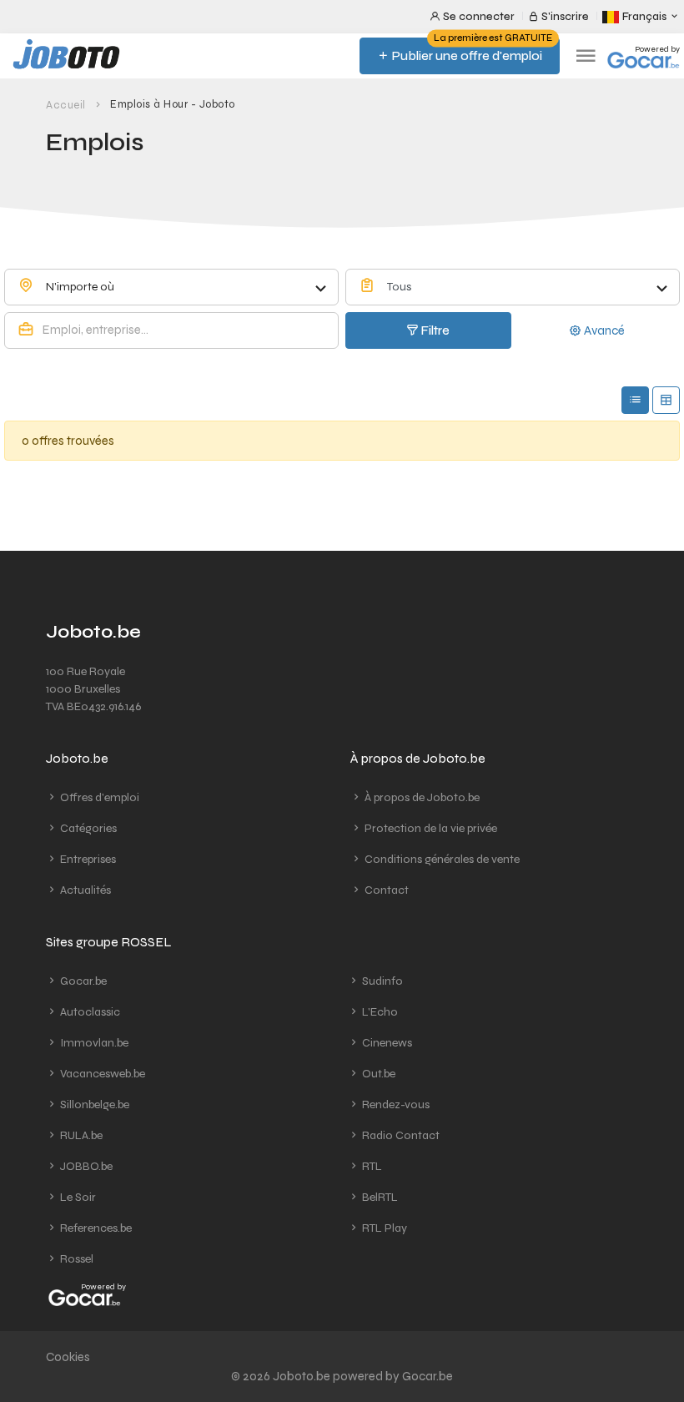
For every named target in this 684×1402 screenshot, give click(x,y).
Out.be (377, 1074)
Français (644, 16)
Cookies (68, 1356)
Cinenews (386, 1043)
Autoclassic (89, 1012)
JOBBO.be (85, 1166)
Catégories (87, 828)
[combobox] (171, 287)
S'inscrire (564, 16)
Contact (385, 890)
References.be (95, 1228)
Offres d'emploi (98, 797)
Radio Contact (400, 1135)
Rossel (75, 1259)
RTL (371, 1166)
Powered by (657, 49)
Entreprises (87, 859)
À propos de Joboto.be (421, 797)
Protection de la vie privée (429, 828)
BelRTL (379, 1197)
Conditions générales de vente (441, 859)
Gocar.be (82, 981)
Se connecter (477, 16)
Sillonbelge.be (93, 1104)
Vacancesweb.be (101, 1074)
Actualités (84, 890)
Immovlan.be (93, 1043)
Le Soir (77, 1197)
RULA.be (80, 1135)
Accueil (66, 105)
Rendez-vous (395, 1104)
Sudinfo (381, 981)
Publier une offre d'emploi (471, 50)
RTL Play (383, 1228)
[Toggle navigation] (585, 56)
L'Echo (379, 1012)
